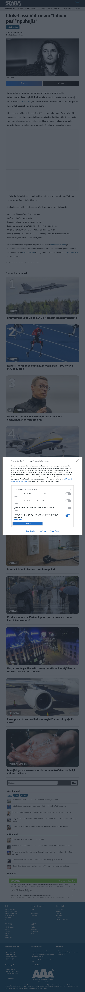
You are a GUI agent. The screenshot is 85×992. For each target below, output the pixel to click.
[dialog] (42, 496)
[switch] (68, 493)
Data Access (42, 531)
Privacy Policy (54, 531)
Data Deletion (30, 531)
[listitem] (42, 489)
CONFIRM (27, 524)
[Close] (78, 461)
